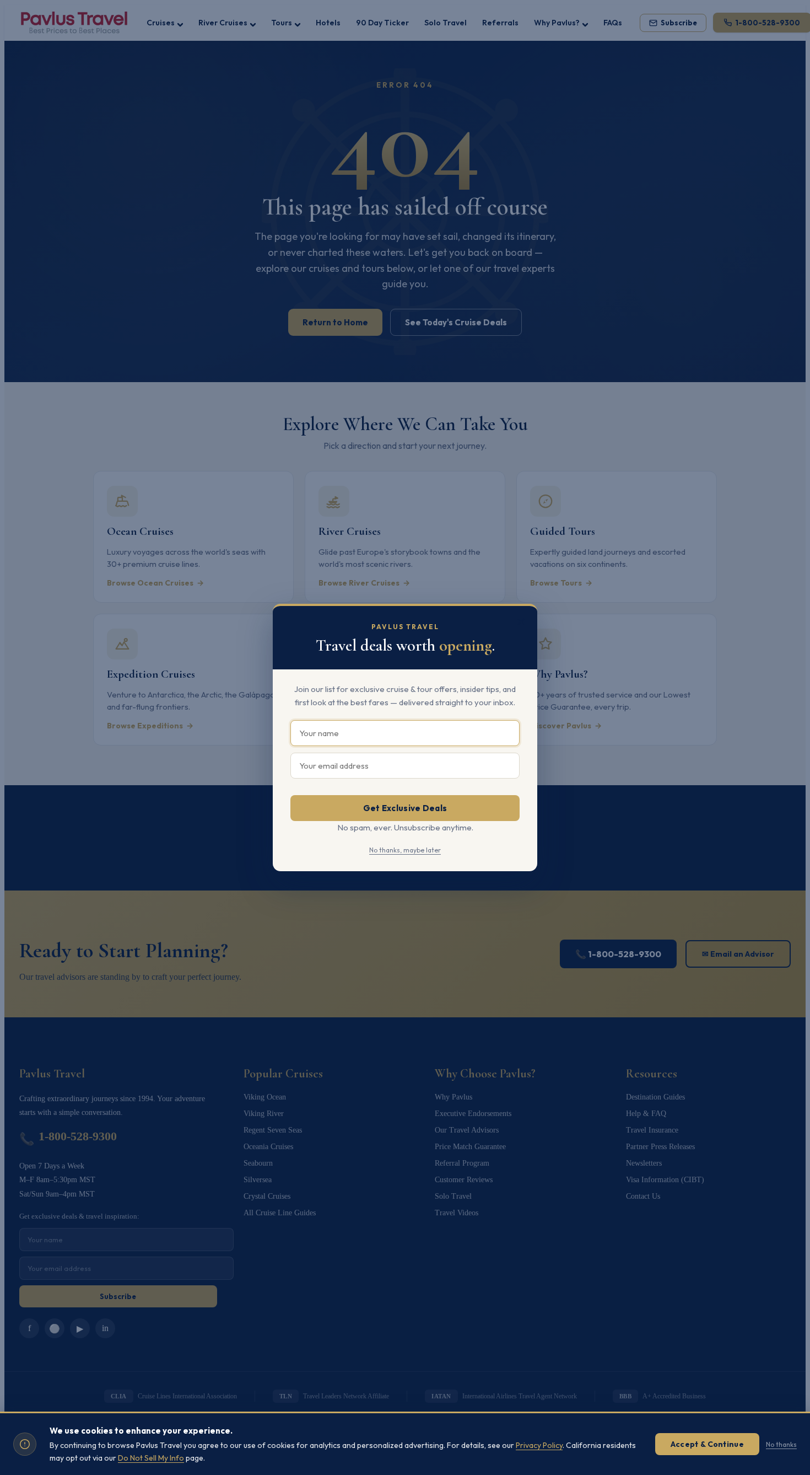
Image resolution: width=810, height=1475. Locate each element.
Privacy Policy (539, 1445)
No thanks (781, 1444)
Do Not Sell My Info (151, 1458)
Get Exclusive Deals (405, 808)
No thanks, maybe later (405, 850)
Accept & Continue (707, 1444)
